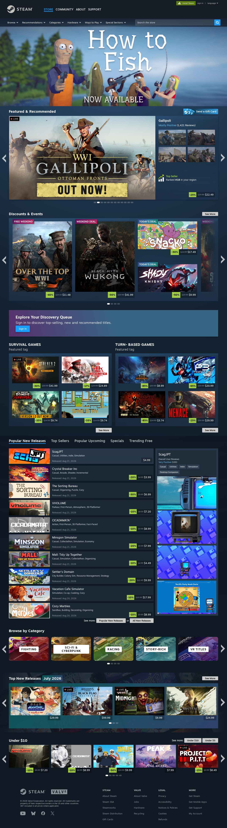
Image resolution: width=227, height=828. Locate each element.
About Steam (110, 796)
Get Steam (194, 796)
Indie (182, 466)
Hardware (139, 807)
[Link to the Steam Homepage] (20, 12)
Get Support (195, 807)
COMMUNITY (64, 9)
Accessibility (164, 801)
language (211, 3)
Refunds (162, 819)
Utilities (173, 466)
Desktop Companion (169, 472)
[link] (187, 194)
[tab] (27, 441)
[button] (13, 22)
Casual (163, 466)
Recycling (139, 813)
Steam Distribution (113, 813)
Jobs (136, 801)
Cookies (162, 813)
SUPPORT (94, 9)
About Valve (140, 796)
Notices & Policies (168, 807)
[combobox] (174, 22)
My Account (195, 813)
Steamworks (109, 807)
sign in (200, 3)
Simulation (193, 466)
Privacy (162, 796)
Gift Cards (108, 819)
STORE (48, 9)
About (81, 9)
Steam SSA (108, 801)
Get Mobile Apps (198, 801)
